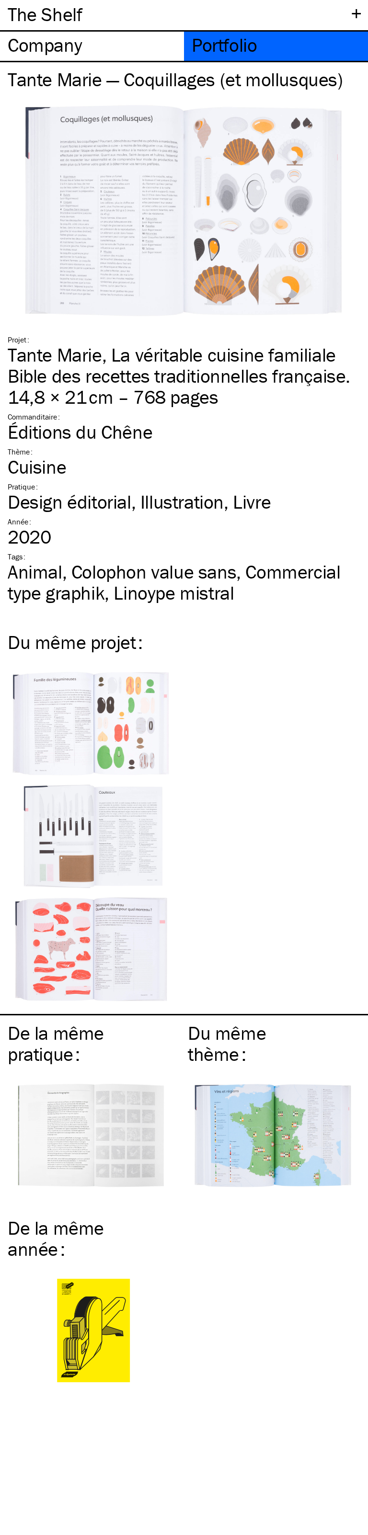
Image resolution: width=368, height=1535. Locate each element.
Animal (35, 571)
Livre (252, 501)
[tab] (92, 46)
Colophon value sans (153, 571)
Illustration (182, 501)
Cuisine (37, 466)
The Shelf (45, 14)
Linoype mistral (174, 592)
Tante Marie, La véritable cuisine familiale (172, 354)
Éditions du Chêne (80, 431)
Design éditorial (69, 501)
